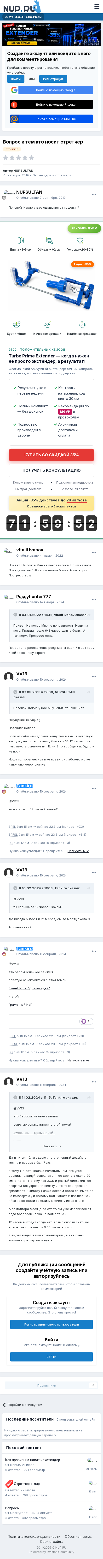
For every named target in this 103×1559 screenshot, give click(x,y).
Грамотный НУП (21, 1004)
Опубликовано (41, 197)
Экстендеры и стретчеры (52, 175)
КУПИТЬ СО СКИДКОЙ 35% (51, 454)
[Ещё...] (94, 195)
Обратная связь (78, 1536)
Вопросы (12, 1508)
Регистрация (53, 79)
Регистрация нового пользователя (51, 1324)
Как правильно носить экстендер (32, 1460)
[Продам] (9, 1484)
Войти (16, 79)
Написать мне (78, 851)
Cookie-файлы (51, 1541)
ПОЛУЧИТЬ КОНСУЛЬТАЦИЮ (52, 470)
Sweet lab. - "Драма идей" (29, 988)
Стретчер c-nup (27, 1484)
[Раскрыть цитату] (15, 614)
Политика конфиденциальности (34, 1536)
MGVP (65, 411)
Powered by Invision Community (51, 1552)
